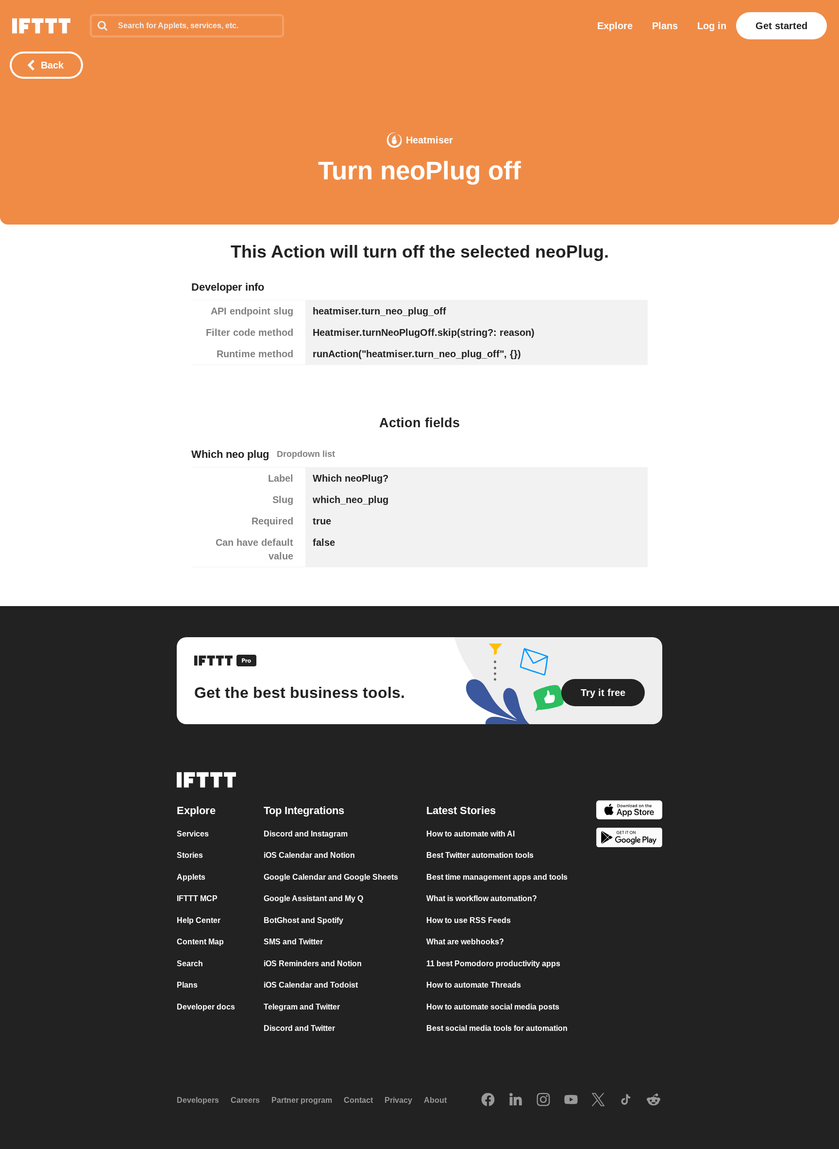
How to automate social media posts (492, 1007)
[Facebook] (488, 1100)
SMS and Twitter (293, 942)
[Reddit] (653, 1100)
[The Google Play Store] (629, 839)
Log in (711, 26)
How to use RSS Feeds (468, 920)
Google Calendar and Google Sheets (331, 877)
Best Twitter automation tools (480, 855)
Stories (190, 855)
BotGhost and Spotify (303, 920)
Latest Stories (461, 810)
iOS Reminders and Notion (313, 963)
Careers (245, 1100)
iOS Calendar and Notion (309, 855)
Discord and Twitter (299, 1028)
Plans (665, 26)
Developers (198, 1100)
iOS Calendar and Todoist (311, 985)
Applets (191, 877)
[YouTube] (571, 1100)
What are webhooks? (465, 942)
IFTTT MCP (197, 898)
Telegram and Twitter (302, 1007)
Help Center (198, 920)
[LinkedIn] (515, 1100)
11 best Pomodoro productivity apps (493, 963)
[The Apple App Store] (629, 811)
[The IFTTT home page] (41, 26)
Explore (615, 26)
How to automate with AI (470, 834)
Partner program (301, 1100)
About (435, 1100)
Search (190, 963)
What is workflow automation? (481, 898)
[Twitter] (598, 1100)
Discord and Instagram (306, 834)
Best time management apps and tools (497, 877)
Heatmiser (429, 140)
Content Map (200, 942)
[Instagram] (543, 1100)
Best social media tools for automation (497, 1028)
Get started (781, 25)
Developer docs (206, 1007)
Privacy (398, 1100)
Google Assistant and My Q (313, 898)
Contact (358, 1100)
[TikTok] (626, 1100)
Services (193, 834)
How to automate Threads (473, 985)
